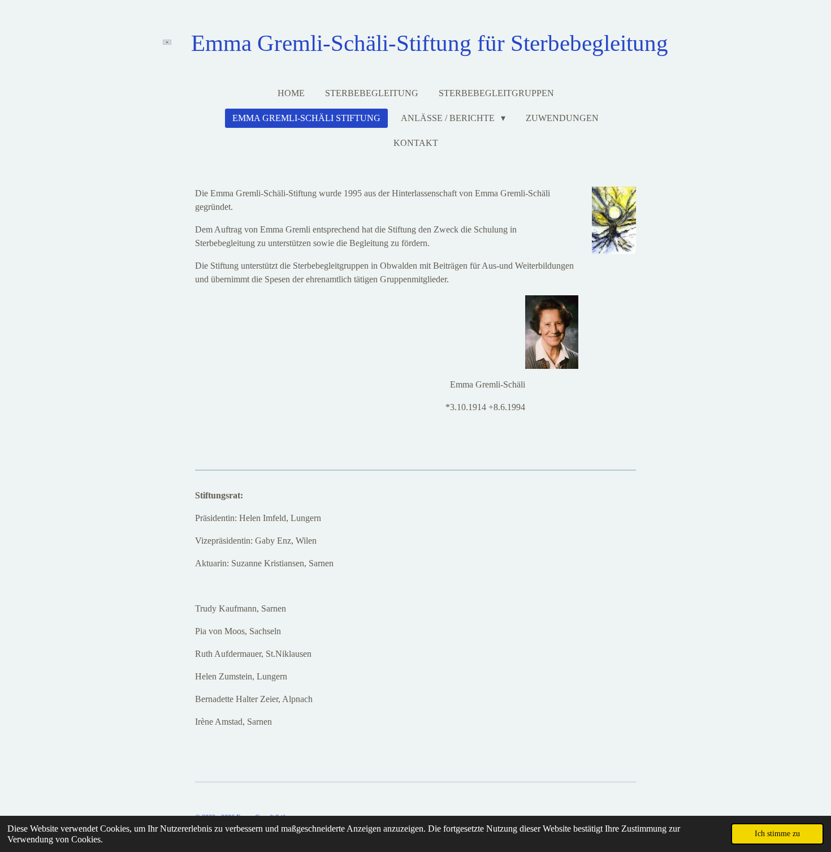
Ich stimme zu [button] (777, 833)
